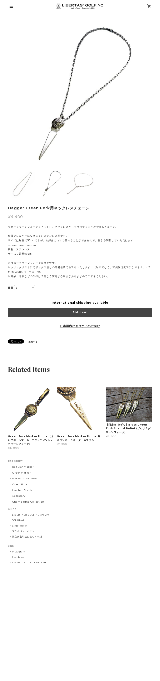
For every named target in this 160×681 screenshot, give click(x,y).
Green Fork (20, 484)
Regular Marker (23, 466)
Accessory (19, 495)
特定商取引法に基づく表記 (27, 536)
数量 (10, 287)
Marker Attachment (26, 478)
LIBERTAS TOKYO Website (29, 562)
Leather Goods (22, 490)
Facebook (18, 557)
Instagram (18, 551)
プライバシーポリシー (24, 531)
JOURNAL (18, 520)
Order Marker (21, 472)
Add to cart (80, 312)
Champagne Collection (28, 501)
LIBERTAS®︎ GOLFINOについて (30, 514)
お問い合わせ (19, 525)
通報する (33, 341)
